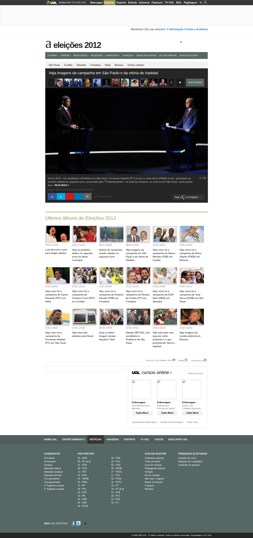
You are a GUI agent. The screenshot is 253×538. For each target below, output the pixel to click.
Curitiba (68, 65)
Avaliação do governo (189, 465)
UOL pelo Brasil (168, 55)
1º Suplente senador (54, 485)
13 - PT (115, 485)
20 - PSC (115, 461)
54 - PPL (82, 489)
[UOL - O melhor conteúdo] (50, 4)
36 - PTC (115, 496)
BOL (179, 2)
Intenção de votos (187, 458)
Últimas (52, 55)
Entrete (132, 2)
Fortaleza (95, 65)
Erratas (181, 360)
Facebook (73, 523)
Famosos (157, 2)
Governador (50, 461)
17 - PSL (115, 475)
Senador (48, 465)
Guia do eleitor (188, 55)
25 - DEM (82, 458)
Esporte (121, 2)
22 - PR (81, 496)
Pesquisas (97, 55)
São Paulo (54, 65)
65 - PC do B (84, 461)
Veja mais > (61, 185)
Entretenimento (73, 439)
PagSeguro (190, 2)
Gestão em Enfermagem (171, 422)
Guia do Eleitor (155, 453)
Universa (144, 2)
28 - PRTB (83, 506)
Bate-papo (96, 2)
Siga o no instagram (187, 197)
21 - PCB (82, 465)
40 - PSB (115, 458)
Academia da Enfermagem (144, 422)
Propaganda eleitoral (155, 468)
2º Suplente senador (54, 489)
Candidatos (112, 55)
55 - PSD (115, 465)
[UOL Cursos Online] (152, 373)
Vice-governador (52, 482)
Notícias (109, 2)
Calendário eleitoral (154, 458)
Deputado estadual (53, 471)
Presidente (49, 458)
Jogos (159, 439)
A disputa (149, 485)
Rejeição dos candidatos (190, 461)
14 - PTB (115, 492)
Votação (149, 471)
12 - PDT (82, 471)
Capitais (65, 55)
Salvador (81, 65)
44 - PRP (82, 502)
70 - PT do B (117, 489)
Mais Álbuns (195, 82)
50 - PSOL (116, 478)
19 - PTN (115, 499)
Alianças (127, 55)
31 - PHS (82, 475)
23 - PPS (82, 492)
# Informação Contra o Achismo (187, 29)
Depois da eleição (153, 482)
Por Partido (86, 453)
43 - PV (115, 502)
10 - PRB (82, 499)
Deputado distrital (52, 475)
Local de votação (153, 465)
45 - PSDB (116, 468)
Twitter (78, 523)
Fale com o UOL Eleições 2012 (159, 360)
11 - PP (81, 485)
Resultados (80, 55)
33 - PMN (82, 482)
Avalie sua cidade (146, 55)
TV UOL (169, 2)
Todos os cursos (195, 373)
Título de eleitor (152, 461)
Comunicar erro (197, 360)
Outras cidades (136, 65)
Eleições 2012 (77, 44)
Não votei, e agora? (154, 478)
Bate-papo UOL (178, 439)
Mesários (149, 489)
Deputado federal (52, 468)
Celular (84, 523)
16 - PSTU (116, 482)
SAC (84, 2)
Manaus (119, 65)
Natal (107, 65)
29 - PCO (82, 468)
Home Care (192, 422)
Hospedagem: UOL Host (201, 535)
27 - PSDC (116, 471)
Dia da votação (152, 475)
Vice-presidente (52, 478)
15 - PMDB (83, 478)
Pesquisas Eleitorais (192, 453)
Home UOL (50, 439)
